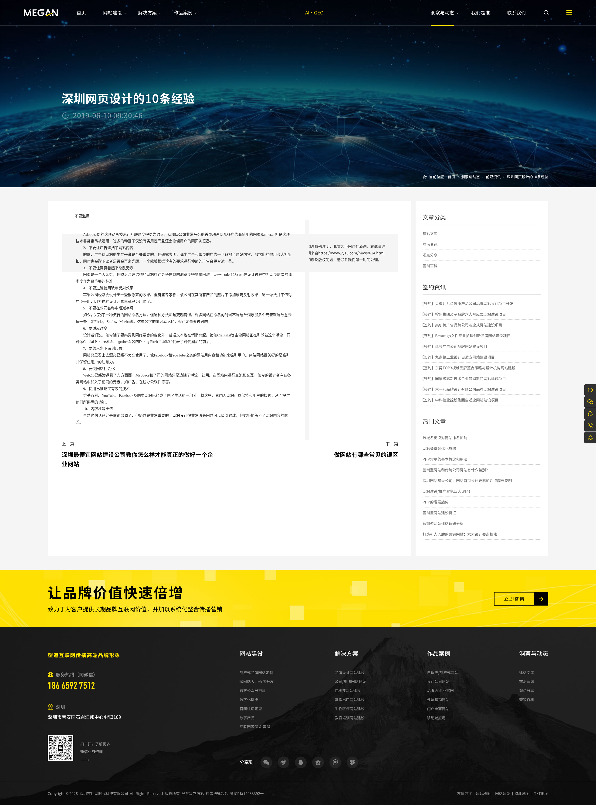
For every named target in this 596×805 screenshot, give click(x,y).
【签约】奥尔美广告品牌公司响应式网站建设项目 (461, 325)
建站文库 (430, 233)
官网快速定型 (251, 708)
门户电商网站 (438, 708)
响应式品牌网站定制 (256, 672)
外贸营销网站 (438, 699)
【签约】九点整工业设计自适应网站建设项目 (457, 357)
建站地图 (483, 793)
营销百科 (430, 265)
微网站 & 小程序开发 (257, 681)
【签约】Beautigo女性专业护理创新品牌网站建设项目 (465, 335)
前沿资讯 (493, 176)
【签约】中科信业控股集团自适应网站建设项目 (459, 400)
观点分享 (430, 255)
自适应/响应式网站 (442, 672)
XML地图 (522, 793)
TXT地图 (541, 793)
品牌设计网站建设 (350, 672)
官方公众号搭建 (253, 690)
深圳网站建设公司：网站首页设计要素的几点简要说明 (467, 480)
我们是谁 (480, 12)
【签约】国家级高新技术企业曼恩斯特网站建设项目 (463, 378)
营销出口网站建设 (350, 699)
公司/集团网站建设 (350, 681)
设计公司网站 (438, 681)
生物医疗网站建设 (350, 708)
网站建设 (112, 12)
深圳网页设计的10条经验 (527, 176)
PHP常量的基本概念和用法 (445, 459)
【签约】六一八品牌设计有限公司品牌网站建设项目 (463, 389)
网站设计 (180, 416)
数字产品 (247, 717)
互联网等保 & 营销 (255, 726)
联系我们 (516, 12)
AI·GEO (314, 12)
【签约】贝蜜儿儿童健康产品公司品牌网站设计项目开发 (466, 303)
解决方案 (147, 12)
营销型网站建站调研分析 (443, 523)
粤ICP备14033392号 (247, 793)
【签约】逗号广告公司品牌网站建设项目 (453, 346)
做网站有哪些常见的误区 (366, 454)
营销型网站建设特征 (439, 512)
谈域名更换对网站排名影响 (445, 437)
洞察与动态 (442, 12)
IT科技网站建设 (348, 690)
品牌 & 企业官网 (440, 690)
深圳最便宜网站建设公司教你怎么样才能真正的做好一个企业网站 (137, 459)
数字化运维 (249, 699)
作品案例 (183, 12)
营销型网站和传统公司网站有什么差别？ (456, 470)
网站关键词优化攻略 (439, 448)
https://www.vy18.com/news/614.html (351, 253)
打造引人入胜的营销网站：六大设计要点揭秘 (460, 534)
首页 (81, 12)
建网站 (258, 355)
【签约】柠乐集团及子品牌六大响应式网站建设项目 (463, 314)
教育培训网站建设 (350, 717)
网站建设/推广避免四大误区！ (447, 491)
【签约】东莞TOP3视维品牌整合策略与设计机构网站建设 (467, 367)
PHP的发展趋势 (436, 502)
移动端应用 (436, 717)
